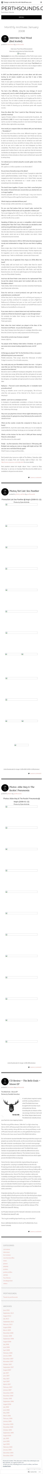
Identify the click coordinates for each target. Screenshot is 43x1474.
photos (17, 494)
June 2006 (6, 1410)
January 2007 (7, 1390)
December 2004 (8, 1453)
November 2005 (8, 1427)
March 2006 (7, 1415)
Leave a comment (35, 477)
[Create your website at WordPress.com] (21, 2)
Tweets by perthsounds (10, 1297)
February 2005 (7, 1447)
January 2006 (7, 1421)
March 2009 (7, 1330)
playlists (5, 1266)
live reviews (7, 1255)
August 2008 (7, 1341)
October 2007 (7, 1364)
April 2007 (6, 1381)
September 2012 (8, 1321)
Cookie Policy (7, 1466)
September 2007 (8, 1367)
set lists (22, 494)
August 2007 (7, 1370)
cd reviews (10, 1087)
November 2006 (8, 1396)
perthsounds (20, 44)
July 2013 (6, 1319)
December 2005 (8, 1424)
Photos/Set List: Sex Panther (24, 490)
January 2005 (7, 1450)
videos (5, 1283)
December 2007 (8, 1358)
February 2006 (7, 1418)
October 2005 (7, 1430)
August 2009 (7, 1327)
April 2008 (6, 1350)
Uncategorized (7, 1280)
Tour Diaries (7, 1278)
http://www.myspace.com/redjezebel (12, 462)
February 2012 (7, 1324)
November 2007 (8, 1361)
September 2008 (8, 1338)
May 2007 (6, 1378)
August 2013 (7, 1316)
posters (5, 1269)
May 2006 (6, 1413)
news (5, 1260)
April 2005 (6, 1444)
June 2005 (6, 1441)
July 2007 (6, 1373)
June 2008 (6, 1347)
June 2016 (6, 1310)
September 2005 (8, 1433)
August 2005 (7, 1435)
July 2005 (6, 1438)
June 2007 (6, 1376)
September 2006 (8, 1401)
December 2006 (8, 1393)
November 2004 (8, 1455)
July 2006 (6, 1407)
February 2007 (7, 1387)
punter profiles (7, 1272)
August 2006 (7, 1404)
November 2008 (8, 1333)
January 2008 (7, 1356)
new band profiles (8, 1258)
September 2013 (8, 1313)
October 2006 (7, 1398)
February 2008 (7, 1353)
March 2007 (7, 1384)
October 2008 (7, 1336)
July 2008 (6, 1344)
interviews (10, 44)
